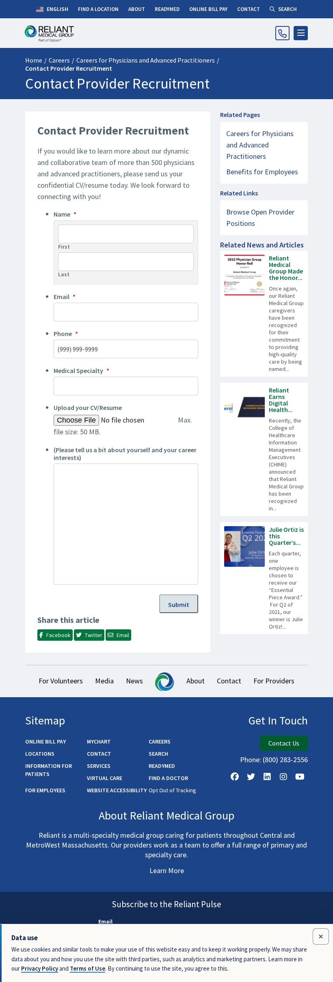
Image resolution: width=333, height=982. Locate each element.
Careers (59, 60)
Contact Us (283, 743)
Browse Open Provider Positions (260, 217)
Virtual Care (104, 778)
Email (105, 921)
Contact (229, 680)
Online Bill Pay (45, 741)
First (64, 246)
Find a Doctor (168, 778)
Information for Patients (48, 770)
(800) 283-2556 (285, 759)
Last (63, 274)
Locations (39, 753)
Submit (178, 604)
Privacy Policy (39, 968)
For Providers (273, 680)
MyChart (99, 741)
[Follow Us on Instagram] (283, 777)
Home (33, 60)
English (56, 9)
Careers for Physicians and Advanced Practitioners (145, 60)
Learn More (166, 870)
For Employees (45, 790)
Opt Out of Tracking (172, 790)
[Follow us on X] (251, 777)
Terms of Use (87, 968)
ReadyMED (162, 766)
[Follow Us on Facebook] (235, 777)
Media (104, 680)
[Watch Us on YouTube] (300, 777)
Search (158, 753)
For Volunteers (61, 680)
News (134, 680)
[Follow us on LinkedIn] (267, 777)
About (195, 680)
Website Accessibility (117, 790)
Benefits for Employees (262, 171)
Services (98, 766)
